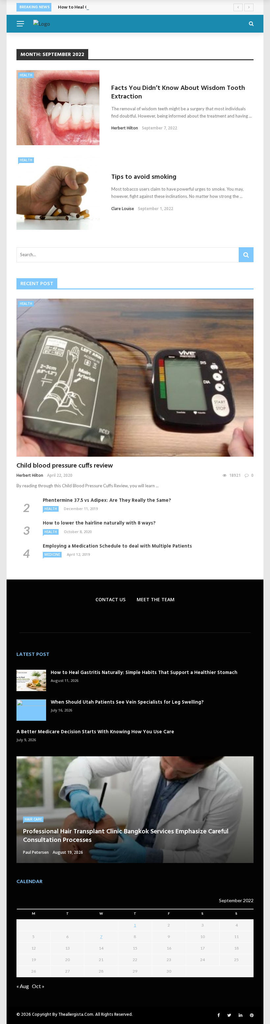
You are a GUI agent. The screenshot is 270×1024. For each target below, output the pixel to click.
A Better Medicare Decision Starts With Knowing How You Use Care (95, 732)
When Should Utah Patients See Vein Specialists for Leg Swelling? (127, 702)
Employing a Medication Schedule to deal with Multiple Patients (117, 546)
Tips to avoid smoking (143, 177)
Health (26, 75)
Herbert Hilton (124, 128)
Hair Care (33, 819)
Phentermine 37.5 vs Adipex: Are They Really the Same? (107, 500)
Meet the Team (156, 599)
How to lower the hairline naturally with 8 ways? (99, 523)
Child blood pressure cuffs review (64, 466)
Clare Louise (122, 208)
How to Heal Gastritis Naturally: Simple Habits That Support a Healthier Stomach (144, 673)
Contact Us (110, 599)
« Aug (22, 986)
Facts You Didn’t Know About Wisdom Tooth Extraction (178, 92)
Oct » (38, 986)
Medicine (52, 554)
